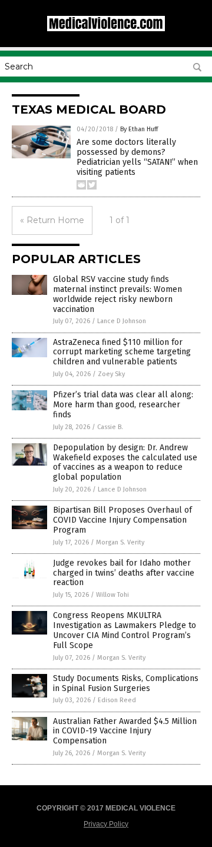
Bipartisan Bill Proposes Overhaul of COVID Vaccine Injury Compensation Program (122, 520)
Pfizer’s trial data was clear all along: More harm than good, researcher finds (123, 405)
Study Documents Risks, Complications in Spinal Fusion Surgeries (125, 683)
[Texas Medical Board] (106, 29)
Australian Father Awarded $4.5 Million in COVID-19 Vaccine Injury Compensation (125, 731)
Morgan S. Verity (120, 542)
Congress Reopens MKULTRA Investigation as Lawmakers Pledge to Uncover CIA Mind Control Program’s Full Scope (124, 630)
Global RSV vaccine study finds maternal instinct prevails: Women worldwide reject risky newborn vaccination (117, 294)
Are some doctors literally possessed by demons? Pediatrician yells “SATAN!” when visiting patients (137, 157)
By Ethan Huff (139, 129)
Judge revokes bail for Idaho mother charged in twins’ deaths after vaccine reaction (123, 573)
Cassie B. (110, 427)
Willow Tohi (112, 595)
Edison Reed (117, 700)
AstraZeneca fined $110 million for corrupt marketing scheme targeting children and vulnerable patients (122, 352)
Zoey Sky (111, 374)
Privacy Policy (106, 824)
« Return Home (52, 220)
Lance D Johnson (121, 321)
